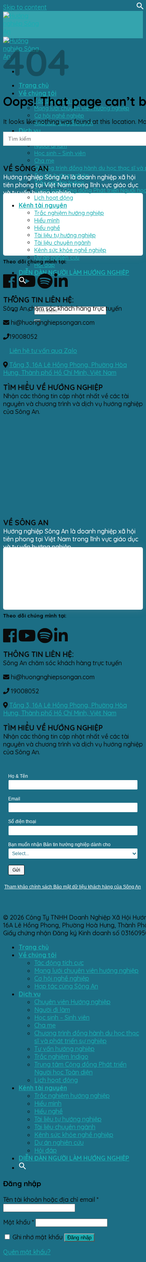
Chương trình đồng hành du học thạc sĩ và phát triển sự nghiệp (86, 1037)
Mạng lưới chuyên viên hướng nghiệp (86, 970)
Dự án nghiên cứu (56, 257)
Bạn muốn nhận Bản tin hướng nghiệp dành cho (59, 844)
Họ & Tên (18, 776)
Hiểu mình (48, 1103)
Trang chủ (34, 85)
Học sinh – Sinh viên (60, 153)
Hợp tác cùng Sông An (66, 986)
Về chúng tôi (37, 93)
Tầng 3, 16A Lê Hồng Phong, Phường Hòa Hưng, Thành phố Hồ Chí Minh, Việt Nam (65, 368)
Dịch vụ (29, 130)
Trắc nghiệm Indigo (61, 1056)
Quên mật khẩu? (27, 1252)
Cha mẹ (44, 160)
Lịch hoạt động (53, 197)
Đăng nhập (79, 1238)
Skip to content (25, 7)
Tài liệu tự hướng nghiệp (68, 1119)
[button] (140, 7)
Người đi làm (52, 1009)
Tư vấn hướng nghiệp (64, 1049)
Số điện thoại (22, 821)
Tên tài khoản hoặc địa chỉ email (51, 1199)
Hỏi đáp (44, 265)
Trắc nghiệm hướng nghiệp (72, 1095)
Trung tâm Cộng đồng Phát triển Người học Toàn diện (80, 1068)
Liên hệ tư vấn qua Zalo (43, 350)
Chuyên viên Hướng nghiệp (72, 1002)
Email (14, 799)
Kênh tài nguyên (43, 1088)
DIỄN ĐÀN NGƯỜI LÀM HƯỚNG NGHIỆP (74, 272)
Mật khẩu (18, 1222)
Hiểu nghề (48, 1111)
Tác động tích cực (59, 963)
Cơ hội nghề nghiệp (59, 115)
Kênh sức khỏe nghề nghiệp (73, 1134)
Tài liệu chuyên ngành (64, 1127)
